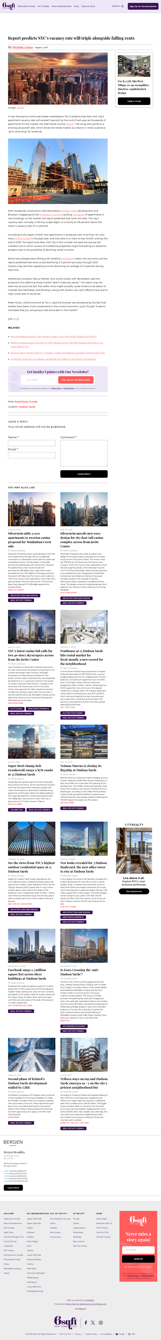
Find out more (16, 590)
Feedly (122, 1334)
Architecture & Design (13, 1255)
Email (13, 449)
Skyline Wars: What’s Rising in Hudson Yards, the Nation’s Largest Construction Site (58, 353)
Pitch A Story (102, 1228)
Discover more (68, 593)
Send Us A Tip (102, 1232)
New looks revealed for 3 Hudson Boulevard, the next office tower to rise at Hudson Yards (83, 867)
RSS (133, 1334)
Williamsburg (32, 1278)
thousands (79, 214)
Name (13, 437)
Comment (68, 437)
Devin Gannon (17, 778)
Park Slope (31, 1268)
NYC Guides (43, 6)
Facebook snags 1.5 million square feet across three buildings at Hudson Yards (27, 974)
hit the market (22, 238)
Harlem (30, 1228)
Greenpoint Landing (51, 214)
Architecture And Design (24, 595)
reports (70, 124)
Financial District (34, 1259)
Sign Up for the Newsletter (143, 6)
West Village (32, 1241)
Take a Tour (134, 101)
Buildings (77, 1237)
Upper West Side (34, 1219)
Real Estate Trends (26, 401)
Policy (6, 1264)
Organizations (79, 1228)
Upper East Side (34, 1223)
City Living (16, 709)
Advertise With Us (104, 1223)
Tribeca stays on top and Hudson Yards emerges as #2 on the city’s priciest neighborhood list (84, 1083)
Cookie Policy (91, 1334)
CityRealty (89, 1300)
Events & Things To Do (14, 1237)
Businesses (78, 1232)
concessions (68, 258)
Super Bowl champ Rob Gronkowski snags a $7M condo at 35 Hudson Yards (30, 770)
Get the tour (67, 707)
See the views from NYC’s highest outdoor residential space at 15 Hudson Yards (31, 867)
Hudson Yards (69, 211)
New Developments (61, 6)
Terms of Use (56, 388)
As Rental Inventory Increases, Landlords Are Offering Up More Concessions (53, 359)
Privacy (78, 1334)
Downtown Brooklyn (36, 1273)
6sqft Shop (8, 1232)
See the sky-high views (20, 904)
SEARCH (116, 6)
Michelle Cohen (22, 47)
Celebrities (17, 810)
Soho (29, 1246)
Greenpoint (32, 1282)
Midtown (31, 1232)
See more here (15, 703)
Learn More (13, 1188)
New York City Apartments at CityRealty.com (87, 1304)
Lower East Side (34, 1255)
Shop (76, 6)
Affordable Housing (74, 1026)
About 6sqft (101, 1219)
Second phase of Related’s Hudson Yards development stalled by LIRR (27, 1083)
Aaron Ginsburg (18, 550)
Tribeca (30, 1250)
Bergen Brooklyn (14, 1152)
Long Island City (34, 1287)
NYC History (9, 1250)
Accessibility (106, 1334)
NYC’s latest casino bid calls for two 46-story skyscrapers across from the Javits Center (31, 655)
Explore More (88, 6)
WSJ (15, 319)
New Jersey (55, 1232)
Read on (64, 1020)
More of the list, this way (74, 1123)
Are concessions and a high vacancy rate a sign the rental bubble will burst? (54, 336)
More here (13, 1117)
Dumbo (30, 1264)
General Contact (103, 1237)
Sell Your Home (80, 1246)
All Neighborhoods (35, 1291)
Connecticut (55, 1237)
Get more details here (20, 1005)
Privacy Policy (69, 388)
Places (76, 1223)
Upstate (53, 1228)
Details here (15, 804)
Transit (6, 1273)
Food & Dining (10, 1241)
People (76, 1219)
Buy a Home (78, 1241)
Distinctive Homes (26, 6)
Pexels (20, 107)
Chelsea (30, 1237)
